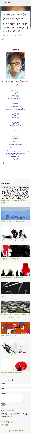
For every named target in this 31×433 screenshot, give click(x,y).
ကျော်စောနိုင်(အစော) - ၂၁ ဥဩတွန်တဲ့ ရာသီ (12, 277)
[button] (3, 39)
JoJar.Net (7, 2)
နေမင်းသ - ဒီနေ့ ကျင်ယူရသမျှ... (9, 335)
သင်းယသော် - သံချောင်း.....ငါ (8, 354)
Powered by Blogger (16, 430)
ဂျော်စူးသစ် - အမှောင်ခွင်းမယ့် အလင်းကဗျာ (12, 372)
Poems (19, 35)
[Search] (29, 3)
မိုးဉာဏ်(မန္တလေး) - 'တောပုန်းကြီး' (9, 295)
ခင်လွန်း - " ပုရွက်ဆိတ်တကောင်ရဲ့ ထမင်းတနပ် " (13, 221)
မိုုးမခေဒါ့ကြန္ (4, 424)
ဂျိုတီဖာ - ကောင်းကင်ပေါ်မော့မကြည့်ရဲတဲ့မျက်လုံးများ (14, 240)
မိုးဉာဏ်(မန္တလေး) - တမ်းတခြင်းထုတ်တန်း (11, 258)
